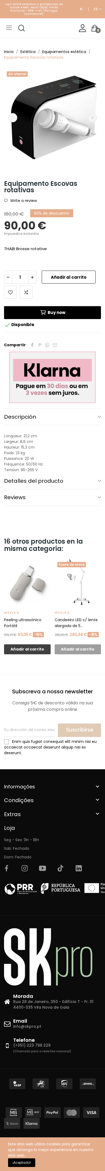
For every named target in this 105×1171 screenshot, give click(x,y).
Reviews (15, 497)
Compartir (32, 345)
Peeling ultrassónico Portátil (22, 622)
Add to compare (26, 292)
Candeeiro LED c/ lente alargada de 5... (76, 622)
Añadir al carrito (68, 277)
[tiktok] (60, 868)
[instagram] (24, 868)
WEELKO (12, 612)
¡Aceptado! (22, 1162)
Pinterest (40, 345)
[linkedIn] (78, 868)
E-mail (55, 345)
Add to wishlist (10, 292)
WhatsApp (47, 345)
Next (92, 117)
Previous (12, 117)
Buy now (56, 312)
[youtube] (42, 868)
